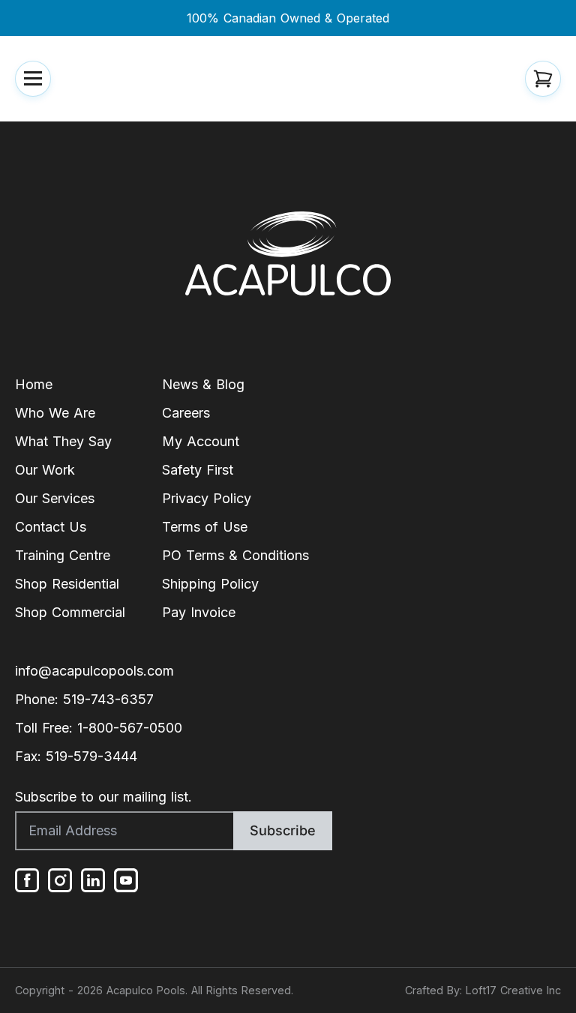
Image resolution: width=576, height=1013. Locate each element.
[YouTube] (126, 880)
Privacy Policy (206, 498)
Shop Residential (67, 584)
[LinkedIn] (93, 880)
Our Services (54, 498)
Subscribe (283, 830)
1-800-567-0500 (129, 728)
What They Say (63, 441)
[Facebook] (27, 880)
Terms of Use (205, 527)
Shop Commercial (70, 612)
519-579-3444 (91, 756)
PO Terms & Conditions (235, 555)
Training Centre (62, 555)
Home (33, 384)
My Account (200, 441)
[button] (33, 79)
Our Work (45, 470)
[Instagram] (60, 880)
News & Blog (203, 384)
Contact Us (50, 527)
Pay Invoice (199, 612)
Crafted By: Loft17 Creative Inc (483, 990)
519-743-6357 (108, 699)
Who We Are (55, 413)
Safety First (197, 470)
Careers (186, 413)
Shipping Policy (210, 584)
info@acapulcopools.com (94, 671)
